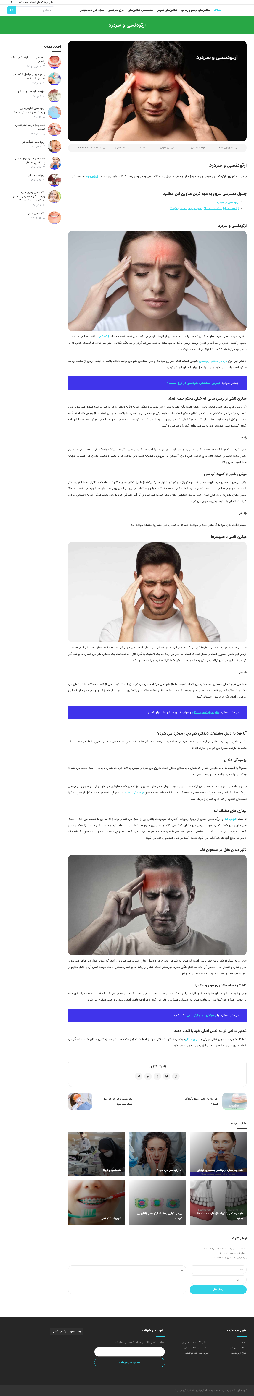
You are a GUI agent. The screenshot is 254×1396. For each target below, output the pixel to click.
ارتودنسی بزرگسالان (33, 142)
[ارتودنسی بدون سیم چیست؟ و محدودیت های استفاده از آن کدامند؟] (54, 196)
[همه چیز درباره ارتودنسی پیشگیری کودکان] (54, 163)
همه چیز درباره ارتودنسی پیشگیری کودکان (30, 160)
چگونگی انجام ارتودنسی (201, 1015)
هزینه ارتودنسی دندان (205, 712)
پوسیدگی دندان (135, 792)
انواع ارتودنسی (198, 147)
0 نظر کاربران (120, 147)
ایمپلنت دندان (36, 175)
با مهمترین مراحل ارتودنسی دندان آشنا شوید (28, 76)
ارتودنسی (103, 336)
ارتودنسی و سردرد (228, 202)
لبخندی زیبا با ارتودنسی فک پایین (28, 59)
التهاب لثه (230, 819)
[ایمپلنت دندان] (54, 180)
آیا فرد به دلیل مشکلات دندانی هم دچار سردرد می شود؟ (204, 208)
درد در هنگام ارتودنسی (213, 361)
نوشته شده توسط (89, 147)
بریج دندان (191, 1039)
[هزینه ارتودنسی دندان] (54, 95)
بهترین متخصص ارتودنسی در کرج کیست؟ (193, 383)
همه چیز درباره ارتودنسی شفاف (30, 127)
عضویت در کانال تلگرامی (64, 1331)
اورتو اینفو (92, 176)
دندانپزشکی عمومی (168, 147)
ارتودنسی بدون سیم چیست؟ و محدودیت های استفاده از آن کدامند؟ (29, 196)
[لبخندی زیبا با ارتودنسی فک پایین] (54, 62)
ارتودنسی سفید (36, 213)
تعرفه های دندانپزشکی (197, 1353)
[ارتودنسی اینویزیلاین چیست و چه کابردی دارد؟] (54, 112)
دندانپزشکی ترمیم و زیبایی (195, 1342)
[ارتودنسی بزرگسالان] (54, 146)
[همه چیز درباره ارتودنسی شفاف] (54, 129)
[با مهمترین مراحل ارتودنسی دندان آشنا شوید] (54, 78)
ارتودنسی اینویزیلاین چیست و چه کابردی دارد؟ (29, 110)
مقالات (143, 147)
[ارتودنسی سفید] (54, 217)
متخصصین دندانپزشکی (196, 1348)
